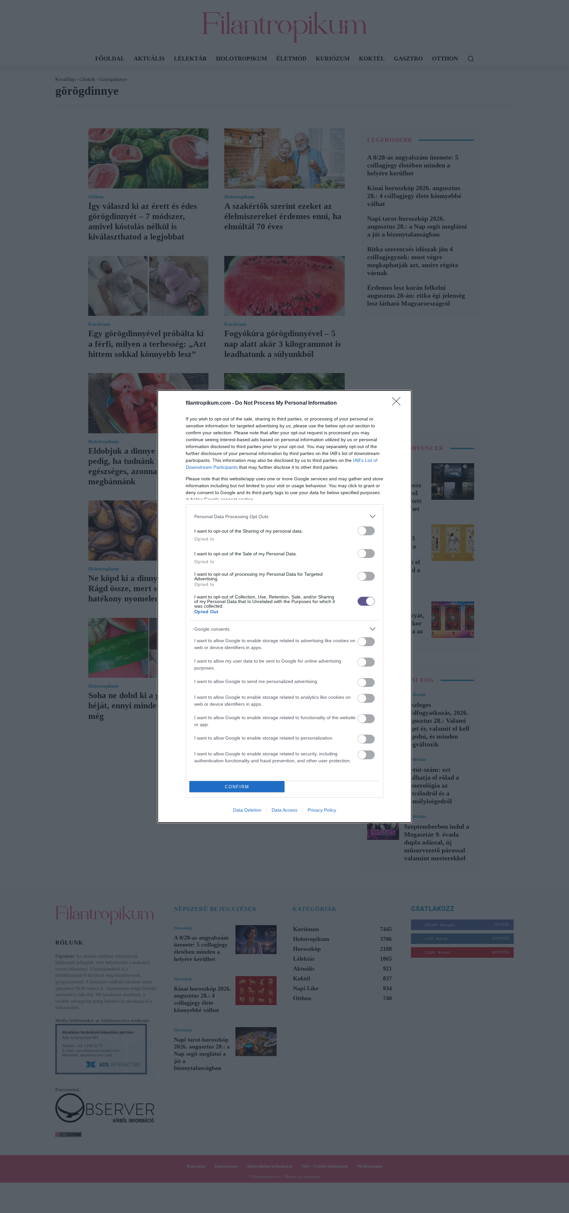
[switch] (366, 530)
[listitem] (284, 516)
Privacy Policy (322, 810)
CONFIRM (237, 786)
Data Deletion (247, 810)
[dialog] (284, 606)
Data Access (284, 810)
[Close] (398, 403)
